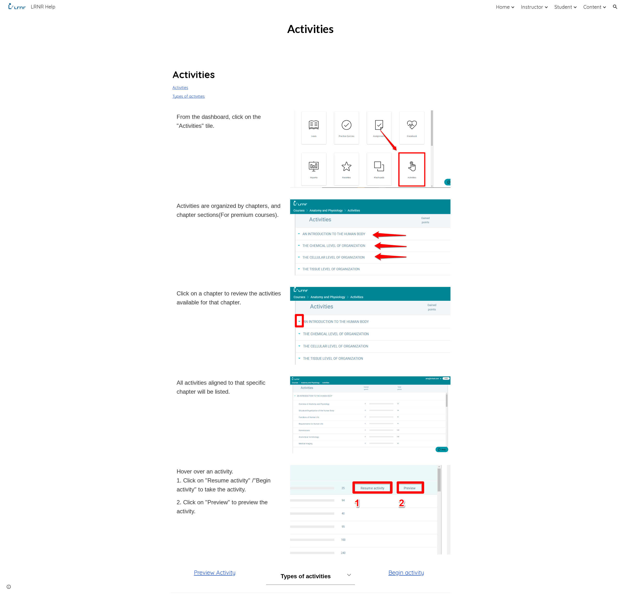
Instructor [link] (532, 7)
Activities (180, 87)
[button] (615, 7)
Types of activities (188, 96)
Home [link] (503, 7)
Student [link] (563, 7)
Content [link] (592, 7)
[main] (310, 29)
